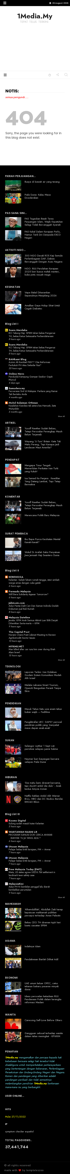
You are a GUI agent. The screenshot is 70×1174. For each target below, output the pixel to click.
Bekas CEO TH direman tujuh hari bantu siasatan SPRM (43, 924)
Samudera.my (17, 388)
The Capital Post (19, 632)
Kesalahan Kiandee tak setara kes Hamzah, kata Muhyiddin (32, 407)
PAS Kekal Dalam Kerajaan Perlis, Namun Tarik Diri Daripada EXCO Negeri (43, 235)
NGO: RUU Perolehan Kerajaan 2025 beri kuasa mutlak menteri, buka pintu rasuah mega (42, 272)
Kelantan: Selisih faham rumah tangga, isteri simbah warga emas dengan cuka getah (34, 581)
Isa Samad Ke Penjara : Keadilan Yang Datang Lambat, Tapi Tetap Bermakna (42, 481)
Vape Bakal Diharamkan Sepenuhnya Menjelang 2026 (41, 294)
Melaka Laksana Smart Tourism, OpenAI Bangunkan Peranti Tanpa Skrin (43, 688)
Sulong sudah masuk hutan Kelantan (26, 823)
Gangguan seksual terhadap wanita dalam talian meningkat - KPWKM (44, 1034)
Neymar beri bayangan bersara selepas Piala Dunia (42, 760)
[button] (5, 3)
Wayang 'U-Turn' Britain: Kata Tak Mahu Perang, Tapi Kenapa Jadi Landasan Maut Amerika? (43, 444)
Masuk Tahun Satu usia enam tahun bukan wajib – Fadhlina (43, 710)
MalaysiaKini (16, 884)
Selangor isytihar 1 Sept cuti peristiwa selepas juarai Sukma (41, 747)
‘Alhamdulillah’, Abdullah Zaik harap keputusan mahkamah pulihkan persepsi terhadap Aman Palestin (44, 912)
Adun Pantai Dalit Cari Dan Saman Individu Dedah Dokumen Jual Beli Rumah (34, 607)
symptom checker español (19, 1131)
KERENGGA (16, 577)
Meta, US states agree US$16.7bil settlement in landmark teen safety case (32, 874)
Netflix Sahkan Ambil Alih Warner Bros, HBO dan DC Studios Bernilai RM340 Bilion (44, 799)
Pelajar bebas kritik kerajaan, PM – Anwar (30, 849)
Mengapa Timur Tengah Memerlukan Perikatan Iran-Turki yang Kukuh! (41, 468)
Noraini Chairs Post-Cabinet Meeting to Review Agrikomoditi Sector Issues (32, 636)
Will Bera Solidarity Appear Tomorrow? (28, 594)
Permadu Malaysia (20, 591)
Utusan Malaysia (18, 846)
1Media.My (34, 16)
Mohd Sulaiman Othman (23, 403)
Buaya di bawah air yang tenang (42, 182)
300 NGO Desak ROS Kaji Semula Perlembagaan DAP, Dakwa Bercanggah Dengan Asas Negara (44, 259)
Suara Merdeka (18, 330)
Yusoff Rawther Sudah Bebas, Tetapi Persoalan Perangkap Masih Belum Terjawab (43, 431)
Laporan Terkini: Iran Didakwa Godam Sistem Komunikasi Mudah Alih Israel (43, 675)
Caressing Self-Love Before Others (43, 1020)
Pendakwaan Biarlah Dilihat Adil (41, 959)
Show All (61, 416)
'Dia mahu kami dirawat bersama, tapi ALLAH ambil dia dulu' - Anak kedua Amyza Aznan (43, 786)
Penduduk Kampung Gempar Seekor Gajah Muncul (31, 378)
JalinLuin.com (17, 603)
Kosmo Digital (17, 820)
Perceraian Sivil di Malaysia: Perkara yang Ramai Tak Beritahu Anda (33, 392)
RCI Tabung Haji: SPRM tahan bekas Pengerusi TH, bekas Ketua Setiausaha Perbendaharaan (32, 334)
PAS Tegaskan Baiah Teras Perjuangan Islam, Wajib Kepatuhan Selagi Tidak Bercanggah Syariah (44, 222)
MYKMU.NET (16, 646)
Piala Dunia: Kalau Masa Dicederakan (38, 196)
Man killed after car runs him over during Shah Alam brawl (32, 651)
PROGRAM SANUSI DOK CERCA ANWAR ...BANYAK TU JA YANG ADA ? (30, 836)
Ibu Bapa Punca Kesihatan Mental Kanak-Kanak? (42, 540)
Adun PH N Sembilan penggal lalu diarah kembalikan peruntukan (29, 888)
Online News (16, 374)
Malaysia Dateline (19, 617)
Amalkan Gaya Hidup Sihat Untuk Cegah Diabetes (42, 307)
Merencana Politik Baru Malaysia (42, 515)
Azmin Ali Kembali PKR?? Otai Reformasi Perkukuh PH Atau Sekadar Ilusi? (29, 363)
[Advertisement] (35, 49)
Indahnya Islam (32, 946)
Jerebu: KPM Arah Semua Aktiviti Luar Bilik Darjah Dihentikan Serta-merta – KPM (33, 622)
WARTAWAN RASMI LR (23, 832)
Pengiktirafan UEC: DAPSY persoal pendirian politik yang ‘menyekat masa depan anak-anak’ (43, 725)
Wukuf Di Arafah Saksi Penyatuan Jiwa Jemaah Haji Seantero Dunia (42, 553)
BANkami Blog (17, 359)
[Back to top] (61, 1166)
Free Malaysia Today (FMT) (25, 869)
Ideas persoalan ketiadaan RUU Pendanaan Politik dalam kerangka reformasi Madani (43, 999)
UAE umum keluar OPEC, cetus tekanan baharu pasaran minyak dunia (42, 986)
